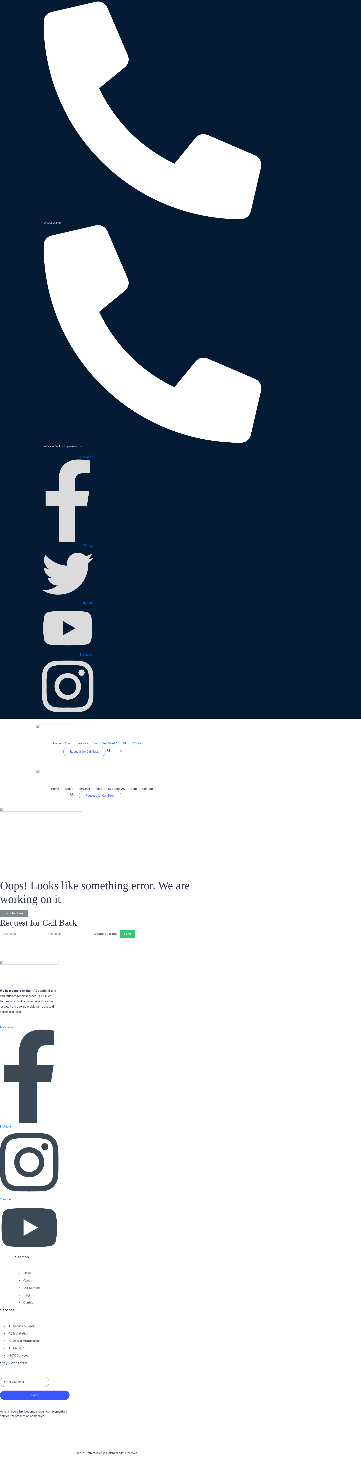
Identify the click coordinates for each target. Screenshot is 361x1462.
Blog (134, 789)
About (69, 789)
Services (84, 789)
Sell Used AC (116, 789)
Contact (147, 789)
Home (55, 789)
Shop (99, 789)
